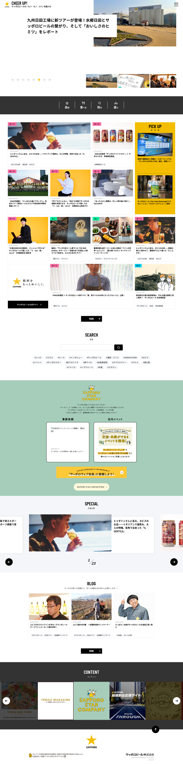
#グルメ (135, 362)
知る (99, 107)
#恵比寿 (146, 362)
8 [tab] (49, 79)
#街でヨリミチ (72, 362)
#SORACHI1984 (130, 357)
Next (174, 562)
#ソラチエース (86, 367)
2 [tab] (17, 79)
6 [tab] (39, 79)
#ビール (61, 357)
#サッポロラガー (54, 362)
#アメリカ (71, 367)
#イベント (37, 362)
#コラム (49, 357)
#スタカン (111, 367)
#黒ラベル (87, 362)
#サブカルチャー (119, 362)
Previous (9, 562)
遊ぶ (116, 107)
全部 (67, 107)
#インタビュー (76, 357)
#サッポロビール (94, 357)
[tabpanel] (101, 81)
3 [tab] (23, 79)
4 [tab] (28, 79)
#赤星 (100, 367)
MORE (91, 318)
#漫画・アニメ (112, 357)
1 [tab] (12, 79)
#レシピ (38, 357)
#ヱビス (145, 357)
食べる (83, 107)
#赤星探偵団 (102, 362)
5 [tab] (33, 79)
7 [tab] (44, 79)
